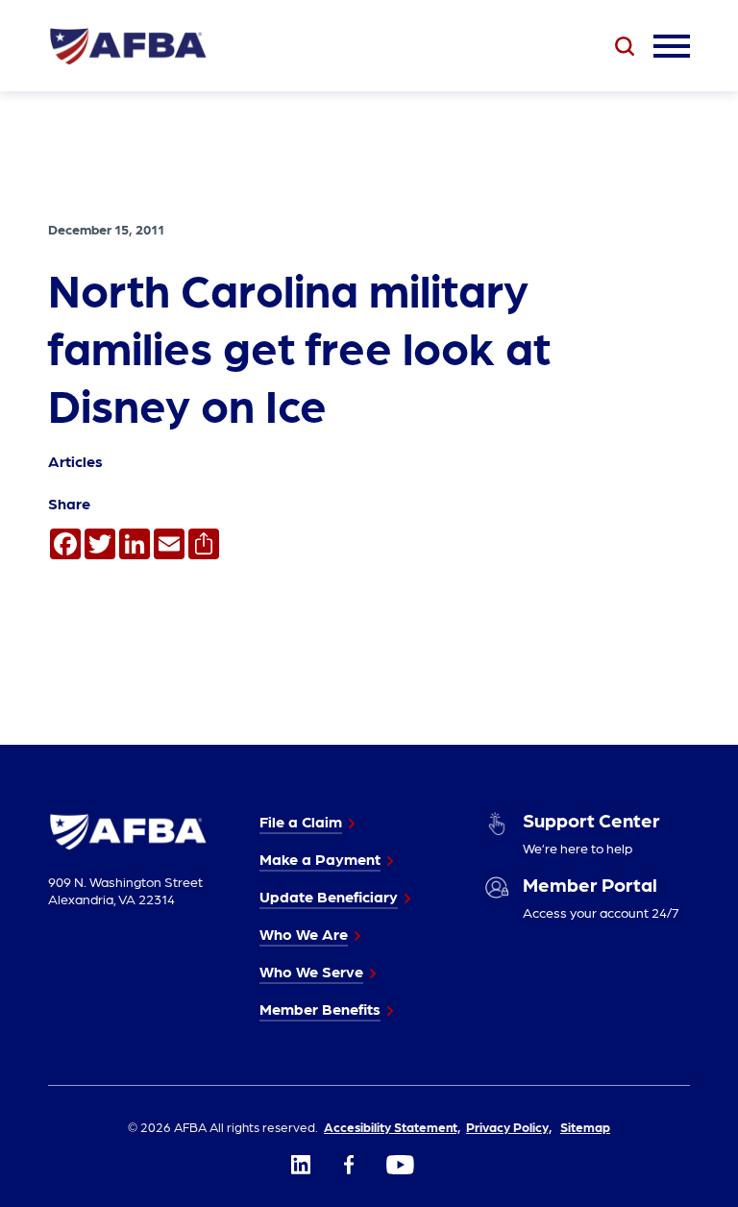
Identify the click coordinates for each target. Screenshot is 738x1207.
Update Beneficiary (328, 896)
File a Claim (300, 821)
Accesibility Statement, (392, 1126)
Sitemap (585, 1126)
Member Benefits (320, 1008)
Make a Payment (320, 859)
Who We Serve (311, 971)
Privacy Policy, (509, 1126)
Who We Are (303, 933)
